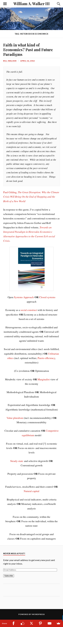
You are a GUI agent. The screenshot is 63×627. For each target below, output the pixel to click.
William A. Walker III (31, 3)
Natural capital (31, 491)
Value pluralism (15, 418)
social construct (29, 310)
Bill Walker (10, 61)
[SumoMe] (58, 623)
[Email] (49, 623)
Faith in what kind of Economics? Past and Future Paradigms (28, 49)
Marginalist (44, 379)
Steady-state (16, 461)
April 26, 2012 (27, 61)
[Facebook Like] (22, 623)
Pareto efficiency (46, 358)
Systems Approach (24, 297)
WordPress (38, 614)
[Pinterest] (40, 623)
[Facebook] (13, 623)
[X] (31, 623)
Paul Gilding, (31, 196)
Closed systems (47, 297)
